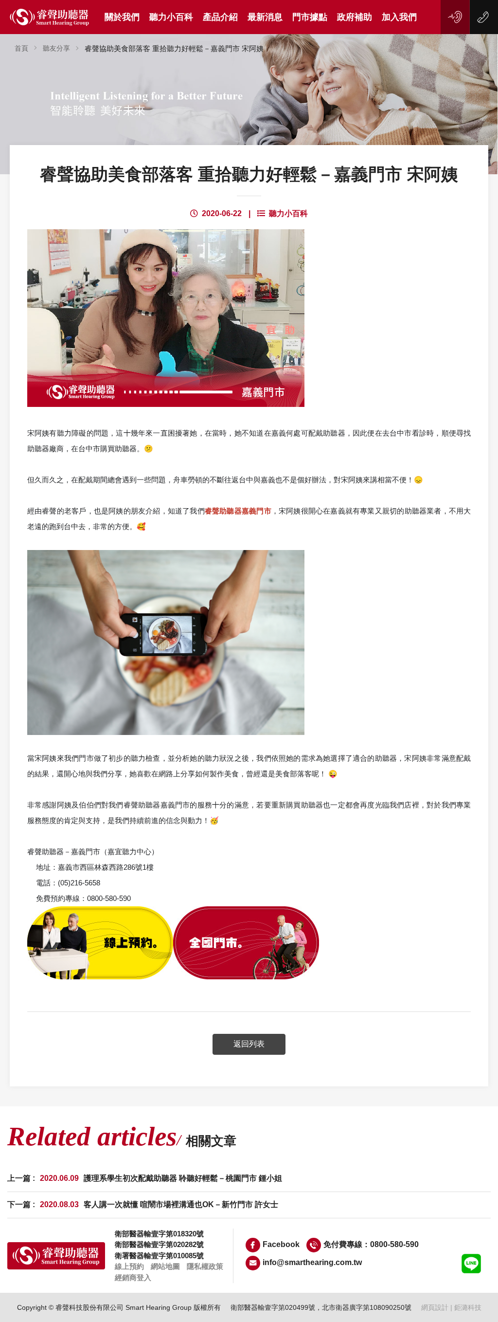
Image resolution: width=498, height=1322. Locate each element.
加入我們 (399, 17)
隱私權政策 (205, 1266)
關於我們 (122, 17)
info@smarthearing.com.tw (312, 1262)
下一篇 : (142, 1204)
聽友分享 (56, 48)
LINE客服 (471, 1263)
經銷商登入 (133, 1277)
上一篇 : (144, 1178)
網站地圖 (165, 1266)
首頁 (21, 48)
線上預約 (455, 17)
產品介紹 (220, 17)
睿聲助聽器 (49, 17)
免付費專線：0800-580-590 (371, 1244)
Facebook (281, 1244)
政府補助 (354, 17)
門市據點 (309, 17)
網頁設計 (434, 1307)
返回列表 (249, 1044)
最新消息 (265, 17)
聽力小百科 (171, 17)
